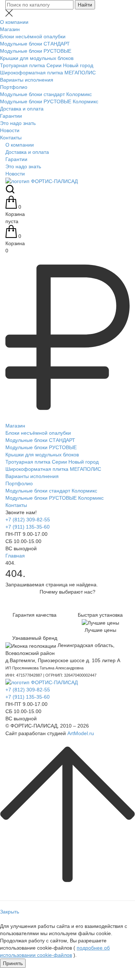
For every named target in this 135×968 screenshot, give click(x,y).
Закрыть (9, 912)
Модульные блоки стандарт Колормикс (46, 94)
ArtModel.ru (80, 733)
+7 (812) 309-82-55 (27, 519)
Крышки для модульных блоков (36, 58)
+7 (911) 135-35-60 (27, 527)
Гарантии (11, 116)
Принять (13, 963)
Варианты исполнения (26, 80)
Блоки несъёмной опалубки (33, 36)
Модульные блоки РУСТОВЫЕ (35, 51)
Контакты (11, 137)
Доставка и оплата (22, 109)
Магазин (10, 29)
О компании (14, 22)
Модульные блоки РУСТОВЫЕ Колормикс (49, 101)
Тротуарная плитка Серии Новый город (46, 65)
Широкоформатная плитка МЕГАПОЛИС (48, 72)
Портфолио (13, 87)
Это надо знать (18, 123)
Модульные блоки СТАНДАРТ (35, 44)
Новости (9, 130)
